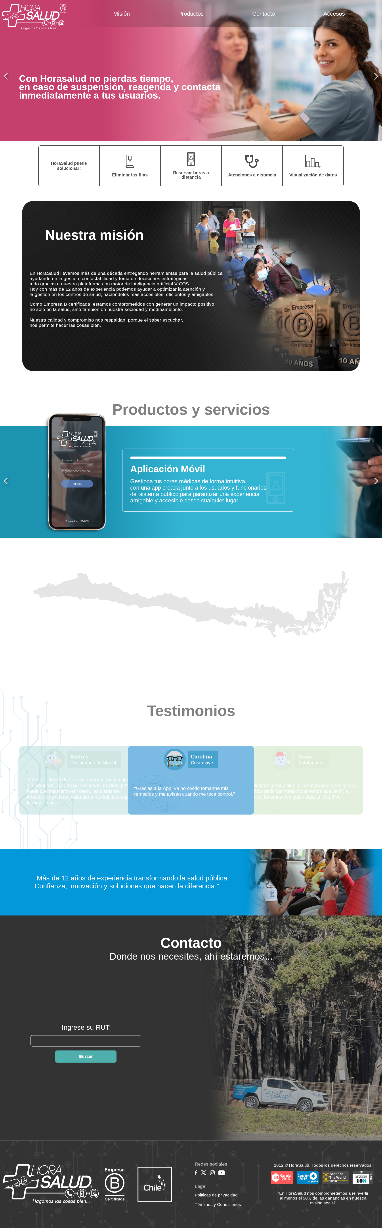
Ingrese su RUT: (86, 1027)
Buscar (86, 1056)
